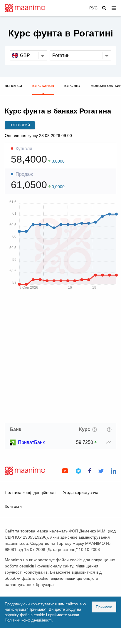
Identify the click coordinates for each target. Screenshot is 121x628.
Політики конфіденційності (28, 620)
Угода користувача (80, 492)
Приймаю (104, 607)
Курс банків (43, 86)
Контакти (13, 506)
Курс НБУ (72, 86)
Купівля (24, 148)
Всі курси (13, 86)
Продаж (24, 174)
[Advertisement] (60, 358)
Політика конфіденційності (30, 492)
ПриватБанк (31, 442)
